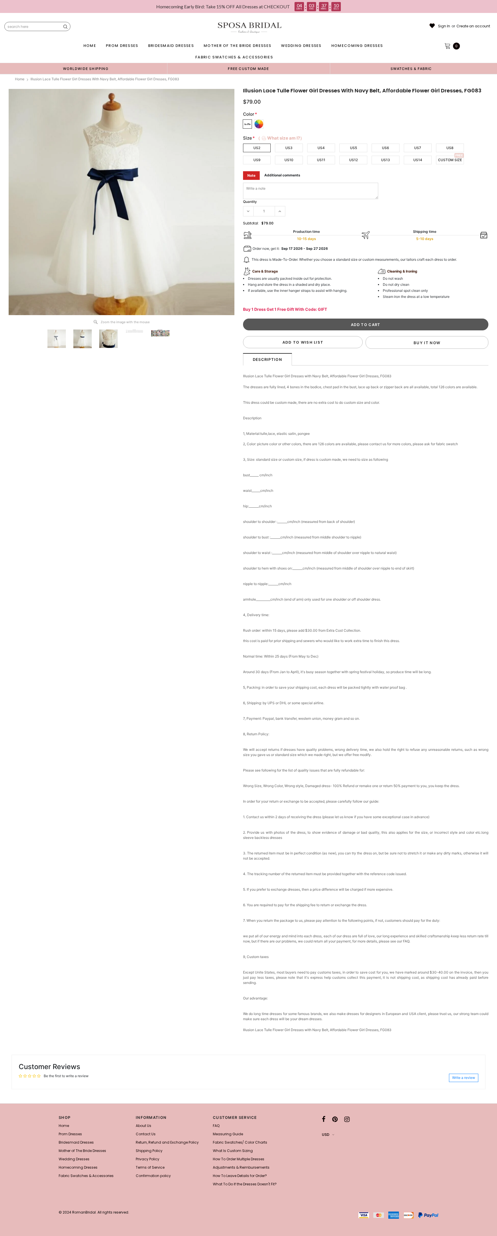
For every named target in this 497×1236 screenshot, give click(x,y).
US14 (417, 160)
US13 (385, 160)
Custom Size (450, 160)
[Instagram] (347, 1119)
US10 (288, 160)
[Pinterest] (335, 1119)
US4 (321, 148)
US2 (256, 148)
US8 (450, 148)
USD (325, 1134)
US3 (289, 148)
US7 (417, 148)
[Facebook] (324, 1119)
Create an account (473, 26)
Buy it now (427, 342)
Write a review (463, 1077)
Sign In (444, 26)
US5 (353, 148)
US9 (257, 160)
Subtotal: (251, 223)
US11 (321, 160)
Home (19, 79)
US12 (353, 160)
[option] (85, 68)
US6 (385, 148)
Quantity (250, 201)
